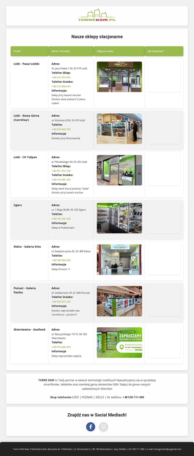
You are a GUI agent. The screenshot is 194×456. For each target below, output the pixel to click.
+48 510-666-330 (61, 179)
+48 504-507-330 (61, 301)
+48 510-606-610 (61, 86)
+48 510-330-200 (61, 218)
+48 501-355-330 (61, 170)
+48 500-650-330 (61, 129)
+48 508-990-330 (61, 260)
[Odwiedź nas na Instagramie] (103, 426)
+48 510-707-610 (61, 77)
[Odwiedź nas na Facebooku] (90, 426)
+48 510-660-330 (61, 347)
